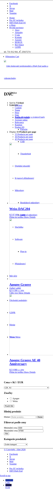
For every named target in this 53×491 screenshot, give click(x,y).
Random (18, 125)
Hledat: (7, 417)
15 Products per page (24, 134)
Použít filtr (9, 406)
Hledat (40, 417)
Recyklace (19, 45)
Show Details (29, 217)
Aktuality (19, 32)
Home (12, 18)
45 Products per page (24, 139)
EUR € (8, 486)
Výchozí (18, 105)
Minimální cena (10, 428)
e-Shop (12, 25)
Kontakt (18, 37)
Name (17, 110)
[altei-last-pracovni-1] (26, 78)
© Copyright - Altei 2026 (15, 449)
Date (17, 115)
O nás (17, 35)
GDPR (18, 47)
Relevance (19, 122)
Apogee (18, 40)
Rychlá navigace (16, 27)
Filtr (6, 434)
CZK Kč (9, 481)
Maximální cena (11, 431)
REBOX (18, 42)
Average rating (21, 120)
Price (17, 112)
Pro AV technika (16, 20)
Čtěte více (13, 293)
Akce (17, 30)
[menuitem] (29, 18)
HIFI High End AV (17, 23)
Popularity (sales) (22, 117)
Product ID (19, 127)
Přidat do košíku (16, 217)
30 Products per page (24, 137)
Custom (18, 108)
